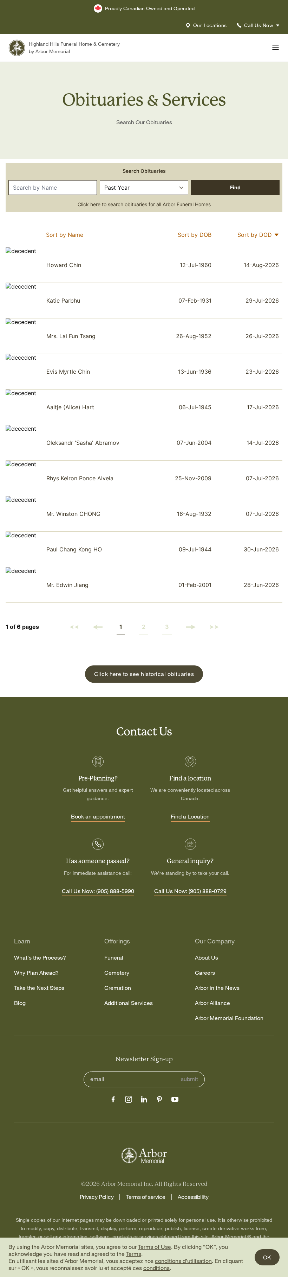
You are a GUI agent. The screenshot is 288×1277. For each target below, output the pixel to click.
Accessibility (193, 1196)
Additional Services (128, 1003)
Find (235, 187)
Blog (20, 1003)
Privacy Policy (97, 1196)
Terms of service (145, 1196)
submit (189, 1079)
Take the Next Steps (39, 988)
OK (267, 1257)
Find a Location (190, 817)
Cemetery (116, 972)
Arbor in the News (217, 988)
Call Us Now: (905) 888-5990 (98, 891)
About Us (206, 957)
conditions (156, 1267)
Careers (205, 972)
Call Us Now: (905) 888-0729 (190, 891)
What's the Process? (40, 957)
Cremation (117, 988)
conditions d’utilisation (183, 1260)
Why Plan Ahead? (36, 972)
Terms (133, 1253)
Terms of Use (154, 1246)
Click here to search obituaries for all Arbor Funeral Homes (144, 204)
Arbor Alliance (212, 1003)
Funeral (113, 957)
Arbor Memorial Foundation (229, 1018)
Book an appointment (98, 817)
